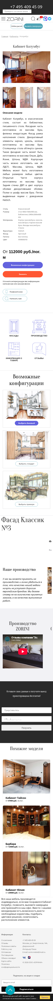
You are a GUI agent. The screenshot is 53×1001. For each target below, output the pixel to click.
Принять (44, 997)
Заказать (23, 274)
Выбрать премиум (26, 504)
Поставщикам (7, 955)
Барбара (11, 843)
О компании (6, 940)
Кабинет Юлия (15, 889)
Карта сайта (6, 961)
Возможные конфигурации (22, 265)
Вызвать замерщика (33, 26)
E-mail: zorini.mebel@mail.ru (34, 952)
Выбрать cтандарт (26, 464)
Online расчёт (17, 26)
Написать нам (16, 298)
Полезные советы (8, 946)
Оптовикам (6, 952)
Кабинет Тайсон (16, 797)
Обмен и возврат (8, 958)
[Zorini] (15, 19)
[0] (39, 19)
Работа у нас (6, 949)
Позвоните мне (16, 292)
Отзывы (4, 943)
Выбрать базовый (26, 423)
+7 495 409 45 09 (26, 6)
